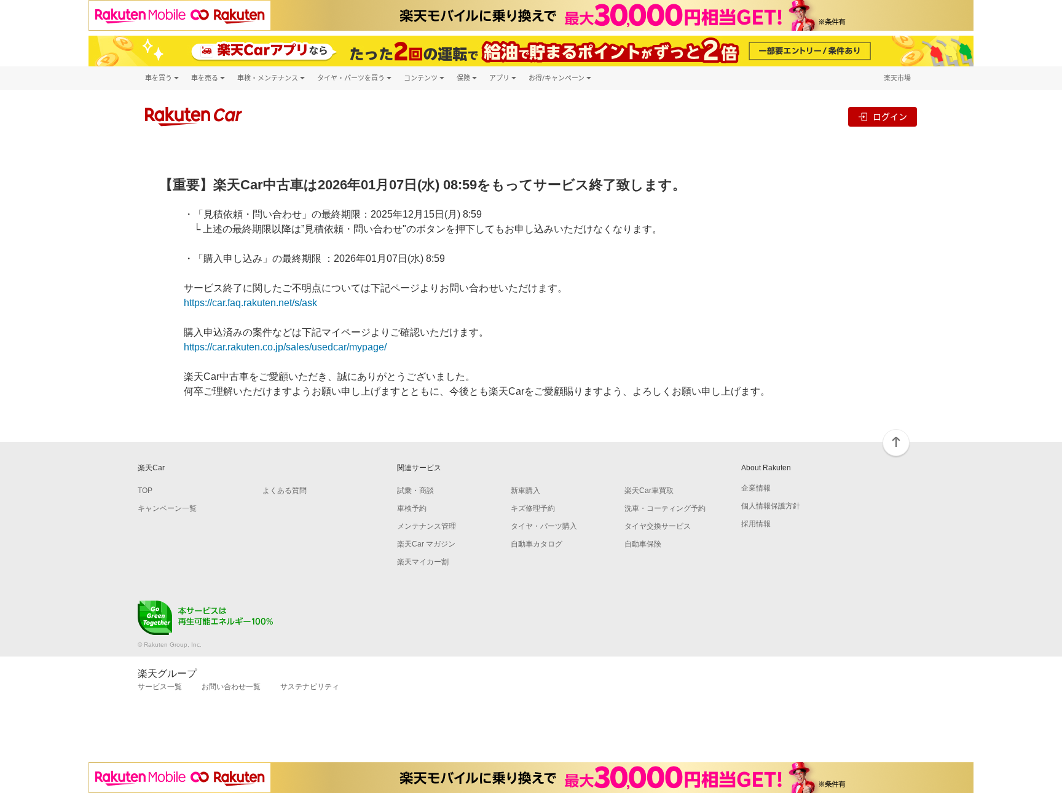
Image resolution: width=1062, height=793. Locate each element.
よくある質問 (284, 490)
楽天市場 (897, 77)
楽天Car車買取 (649, 490)
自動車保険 (642, 544)
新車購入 (525, 490)
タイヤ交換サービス (657, 526)
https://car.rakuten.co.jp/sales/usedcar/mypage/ (285, 347)
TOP (145, 490)
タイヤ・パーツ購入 (544, 526)
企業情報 (756, 488)
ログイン (890, 116)
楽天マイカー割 (423, 562)
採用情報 (756, 523)
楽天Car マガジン (426, 544)
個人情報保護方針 (770, 506)
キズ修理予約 (533, 508)
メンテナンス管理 (426, 526)
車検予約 (412, 508)
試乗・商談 (415, 490)
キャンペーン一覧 (167, 508)
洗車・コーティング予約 (665, 508)
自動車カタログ (536, 544)
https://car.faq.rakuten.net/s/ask (250, 303)
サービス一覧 (160, 686)
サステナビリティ (309, 686)
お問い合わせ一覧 (231, 686)
